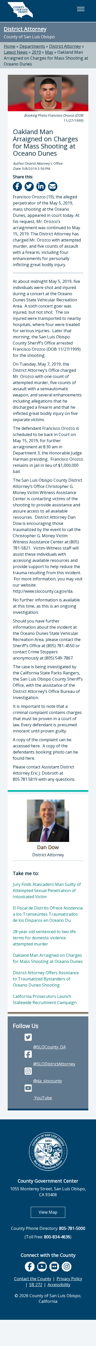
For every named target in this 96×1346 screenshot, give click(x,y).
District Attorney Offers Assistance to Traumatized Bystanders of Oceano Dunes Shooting (46, 979)
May (49, 52)
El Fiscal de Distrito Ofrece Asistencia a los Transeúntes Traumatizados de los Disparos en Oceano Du (48, 914)
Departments (32, 46)
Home (9, 46)
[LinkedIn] (41, 186)
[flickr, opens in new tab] (54, 1267)
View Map (52, 1212)
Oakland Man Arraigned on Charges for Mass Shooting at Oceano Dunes (46, 58)
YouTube (42, 1098)
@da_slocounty (47, 1081)
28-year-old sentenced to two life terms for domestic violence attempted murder (44, 938)
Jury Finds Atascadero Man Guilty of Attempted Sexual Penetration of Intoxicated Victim (47, 890)
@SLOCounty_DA (49, 1047)
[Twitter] (29, 186)
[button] (80, 9)
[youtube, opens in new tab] (41, 1266)
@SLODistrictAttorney (54, 1064)
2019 (36, 52)
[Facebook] (17, 186)
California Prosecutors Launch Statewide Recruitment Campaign (45, 999)
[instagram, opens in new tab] (66, 1267)
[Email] (53, 186)
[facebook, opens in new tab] (30, 1267)
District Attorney (25, 28)
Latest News (16, 52)
